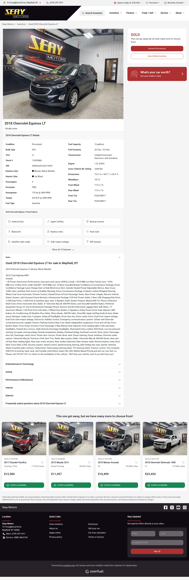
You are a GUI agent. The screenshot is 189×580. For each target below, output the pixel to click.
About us (53, 528)
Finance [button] (130, 13)
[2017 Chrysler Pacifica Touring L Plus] (24, 438)
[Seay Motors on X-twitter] (171, 507)
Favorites (153, 3)
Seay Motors (8, 24)
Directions (93, 524)
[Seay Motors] (16, 13)
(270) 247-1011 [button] (56, 2)
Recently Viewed (175, 3)
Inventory (21, 24)
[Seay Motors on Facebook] (164, 507)
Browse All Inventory (157, 48)
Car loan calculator (97, 532)
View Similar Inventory (157, 56)
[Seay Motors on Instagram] (183, 507)
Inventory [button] (114, 13)
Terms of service (96, 537)
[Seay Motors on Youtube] (177, 507)
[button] (23, 2)
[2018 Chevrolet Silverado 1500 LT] (165, 438)
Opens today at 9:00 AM (128, 3)
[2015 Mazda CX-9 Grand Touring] (71, 438)
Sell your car (94, 528)
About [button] (179, 13)
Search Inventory (93, 13)
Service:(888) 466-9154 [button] (17, 537)
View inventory (56, 524)
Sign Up (157, 551)
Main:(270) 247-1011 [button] (15, 533)
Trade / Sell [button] (147, 13)
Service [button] (164, 13)
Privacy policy (55, 537)
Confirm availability (18, 485)
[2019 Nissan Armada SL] (118, 438)
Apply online (55, 532)
